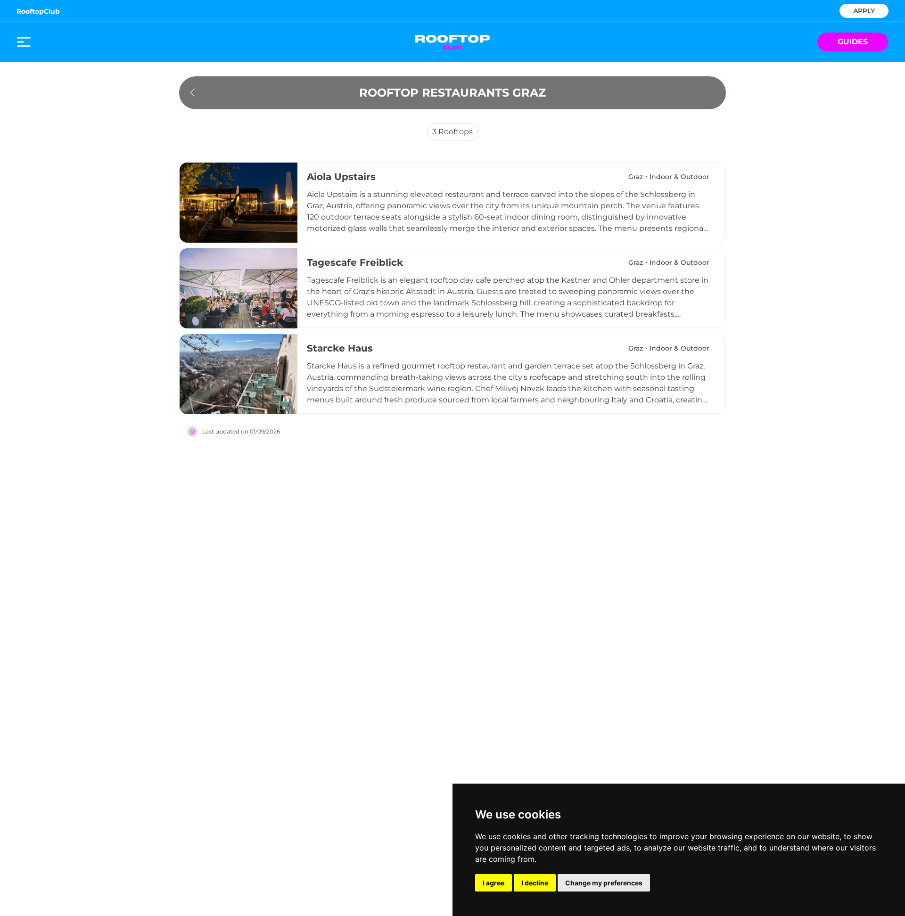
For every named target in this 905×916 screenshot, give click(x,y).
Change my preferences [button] (603, 883)
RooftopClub (38, 11)
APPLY (864, 10)
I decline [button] (534, 883)
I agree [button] (493, 883)
